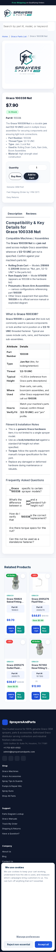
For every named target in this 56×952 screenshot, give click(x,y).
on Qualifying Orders (28, 3)
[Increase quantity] (44, 167)
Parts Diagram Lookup (13, 814)
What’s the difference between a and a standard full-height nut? (27, 502)
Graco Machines (10, 771)
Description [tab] (15, 213)
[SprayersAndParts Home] (18, 13)
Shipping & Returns (11, 828)
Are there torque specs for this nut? (27, 529)
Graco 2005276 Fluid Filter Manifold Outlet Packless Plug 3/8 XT (40, 601)
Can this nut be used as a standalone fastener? (24, 540)
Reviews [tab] (31, 213)
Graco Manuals (9, 818)
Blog (4, 856)
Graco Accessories (11, 776)
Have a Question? (10, 833)
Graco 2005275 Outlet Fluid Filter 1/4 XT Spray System (15, 667)
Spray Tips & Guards (12, 781)
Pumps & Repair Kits (12, 786)
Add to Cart (31, 176)
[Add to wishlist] (43, 176)
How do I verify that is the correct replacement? (28, 516)
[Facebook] (4, 758)
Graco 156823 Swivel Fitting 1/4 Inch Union (14, 601)
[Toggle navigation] (48, 13)
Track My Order (9, 823)
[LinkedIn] (10, 758)
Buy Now (16, 176)
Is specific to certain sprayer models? (26, 490)
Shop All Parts (9, 796)
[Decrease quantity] (31, 167)
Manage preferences (28, 936)
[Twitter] (17, 758)
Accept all (43, 944)
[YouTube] (23, 758)
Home (5, 36)
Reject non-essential (18, 944)
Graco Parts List (19, 36)
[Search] (52, 26)
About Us (6, 851)
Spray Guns (8, 791)
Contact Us (7, 861)
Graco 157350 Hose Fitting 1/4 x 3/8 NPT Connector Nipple (40, 667)
